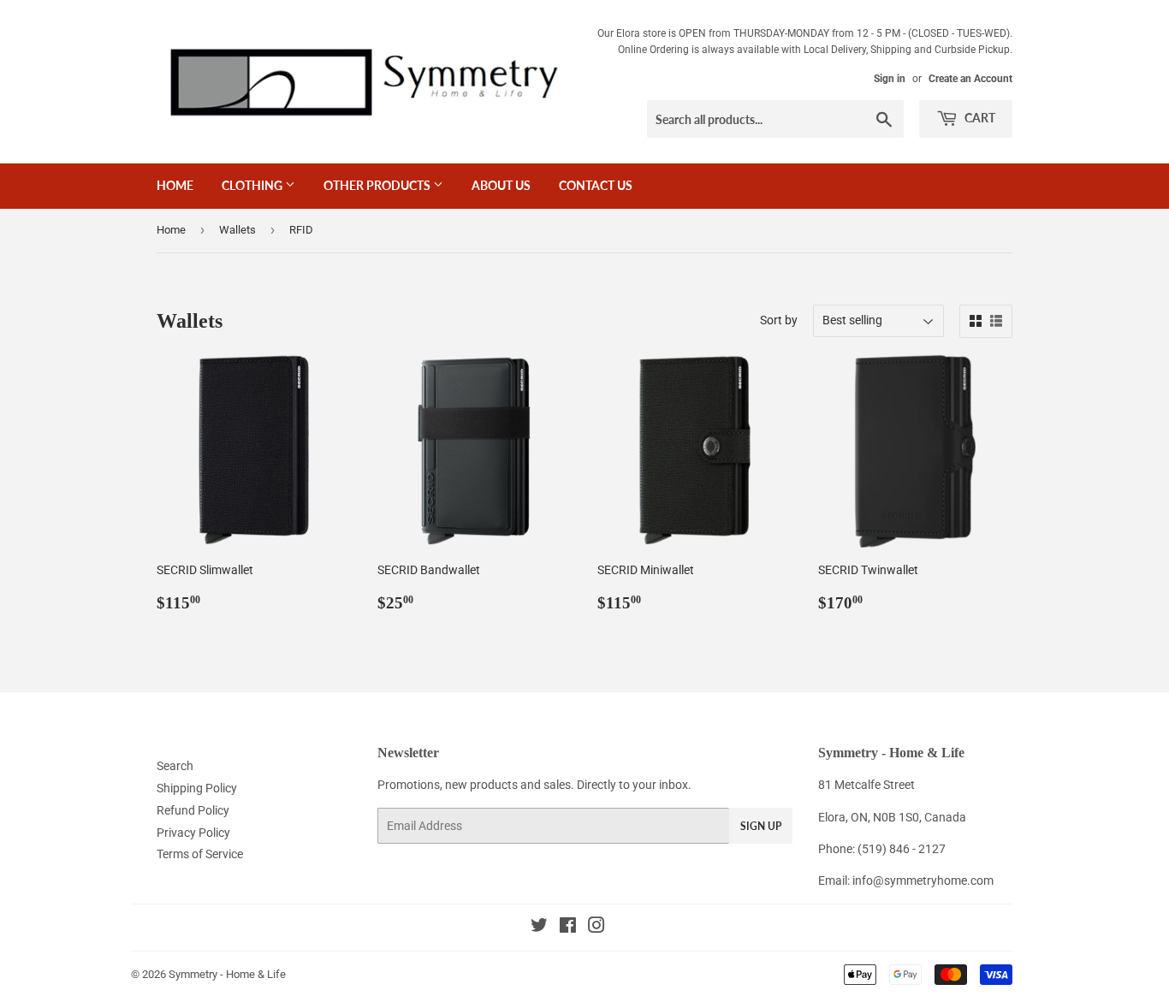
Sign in (889, 79)
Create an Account (970, 79)
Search (175, 766)
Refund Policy (193, 810)
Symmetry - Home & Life (227, 974)
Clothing (253, 185)
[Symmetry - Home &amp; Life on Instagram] (596, 927)
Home (175, 185)
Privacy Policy (193, 832)
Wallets (237, 229)
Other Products (378, 185)
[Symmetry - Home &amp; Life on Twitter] (539, 927)
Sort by (779, 320)
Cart (978, 117)
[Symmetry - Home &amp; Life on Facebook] (568, 927)
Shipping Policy (197, 788)
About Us (501, 185)
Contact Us (595, 185)
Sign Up (760, 826)
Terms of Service (200, 854)
